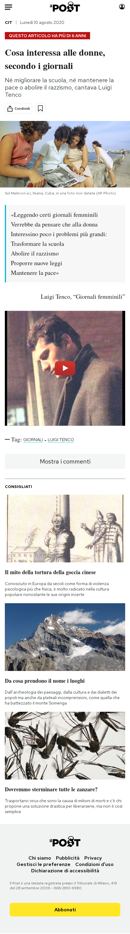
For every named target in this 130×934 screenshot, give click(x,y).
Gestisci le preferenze (43, 864)
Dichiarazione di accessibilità (65, 870)
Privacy (93, 858)
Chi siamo (39, 858)
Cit (8, 22)
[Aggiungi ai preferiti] (40, 108)
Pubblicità (68, 858)
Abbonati (65, 909)
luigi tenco (61, 439)
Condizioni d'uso (94, 864)
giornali (33, 439)
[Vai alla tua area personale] (122, 7)
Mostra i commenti (65, 461)
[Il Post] (65, 7)
